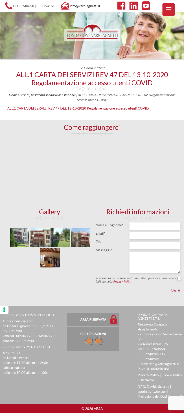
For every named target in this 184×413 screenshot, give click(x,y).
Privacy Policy (122, 281)
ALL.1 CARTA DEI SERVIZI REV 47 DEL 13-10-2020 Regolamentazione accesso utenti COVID (92, 78)
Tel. (98, 242)
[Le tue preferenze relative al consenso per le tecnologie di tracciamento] (4, 309)
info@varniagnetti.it (85, 6)
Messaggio (104, 250)
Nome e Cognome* (109, 225)
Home (13, 95)
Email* (100, 233)
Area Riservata (93, 319)
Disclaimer (147, 380)
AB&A (98, 408)
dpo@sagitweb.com (152, 391)
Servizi (23, 95)
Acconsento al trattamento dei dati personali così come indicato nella (136, 279)
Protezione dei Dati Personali (160, 396)
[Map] (92, 171)
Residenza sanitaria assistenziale (53, 95)
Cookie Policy (172, 375)
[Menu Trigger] (168, 9)
